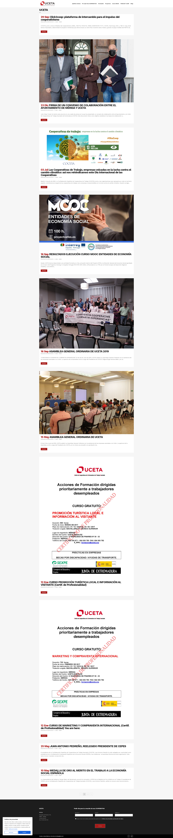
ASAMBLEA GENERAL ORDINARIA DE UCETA (76, 437)
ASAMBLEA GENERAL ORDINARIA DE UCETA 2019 (79, 351)
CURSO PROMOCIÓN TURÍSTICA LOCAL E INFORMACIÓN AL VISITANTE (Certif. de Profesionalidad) (81, 583)
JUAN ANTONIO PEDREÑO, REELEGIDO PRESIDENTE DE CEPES (88, 746)
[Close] (31, 818)
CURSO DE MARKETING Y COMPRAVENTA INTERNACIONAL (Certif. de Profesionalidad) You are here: (85, 727)
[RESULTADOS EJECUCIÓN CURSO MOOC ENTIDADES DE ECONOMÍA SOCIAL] (86, 223)
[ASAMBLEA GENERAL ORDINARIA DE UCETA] (86, 402)
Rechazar (11, 832)
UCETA (52, 21)
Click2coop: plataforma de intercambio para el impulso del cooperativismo (80, 18)
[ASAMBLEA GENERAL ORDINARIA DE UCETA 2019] (86, 313)
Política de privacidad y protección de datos (112, 818)
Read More (44, 31)
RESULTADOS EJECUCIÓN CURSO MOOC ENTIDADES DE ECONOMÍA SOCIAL (86, 255)
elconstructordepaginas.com (57, 836)
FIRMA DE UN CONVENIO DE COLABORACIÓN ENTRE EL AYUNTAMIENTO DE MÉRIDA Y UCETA (78, 106)
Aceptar (24, 832)
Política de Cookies (13, 828)
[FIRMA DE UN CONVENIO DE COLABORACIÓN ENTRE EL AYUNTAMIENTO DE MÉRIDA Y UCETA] (86, 70)
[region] (17, 826)
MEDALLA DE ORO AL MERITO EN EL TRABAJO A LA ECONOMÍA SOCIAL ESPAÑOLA (83, 772)
